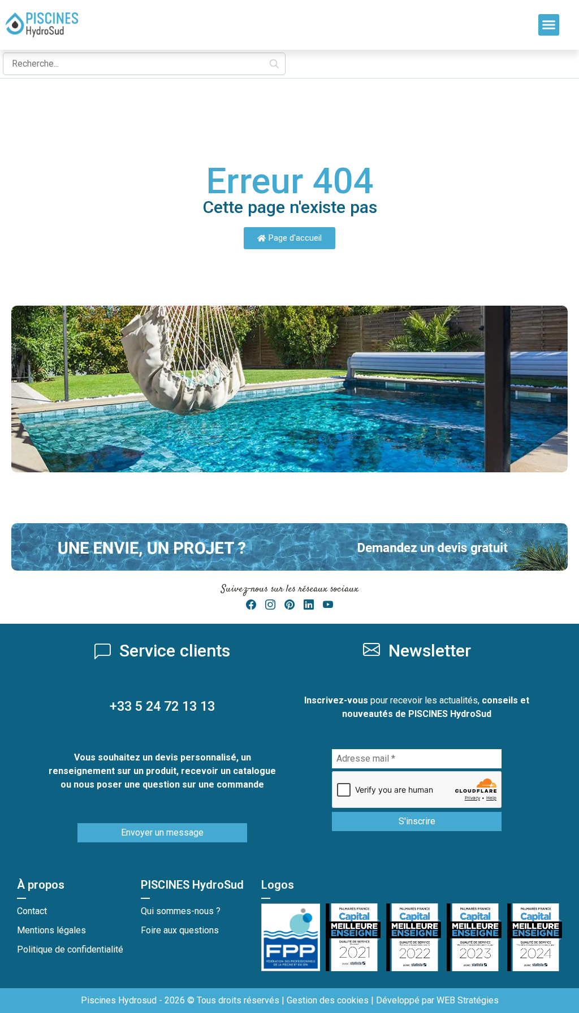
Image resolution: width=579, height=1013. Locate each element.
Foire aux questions (180, 930)
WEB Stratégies (468, 1000)
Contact (32, 911)
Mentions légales (51, 930)
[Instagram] (270, 605)
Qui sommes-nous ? (181, 911)
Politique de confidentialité (70, 949)
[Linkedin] (309, 605)
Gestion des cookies (328, 1000)
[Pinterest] (289, 605)
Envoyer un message (162, 832)
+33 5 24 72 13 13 (162, 706)
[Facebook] (251, 605)
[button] (549, 25)
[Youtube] (328, 605)
